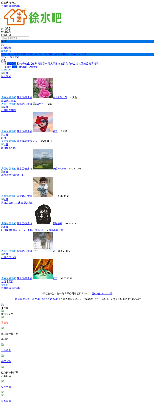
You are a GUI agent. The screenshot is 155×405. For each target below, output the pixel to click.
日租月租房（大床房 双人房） (17, 202)
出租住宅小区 (8, 147)
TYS (55, 278)
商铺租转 (33, 66)
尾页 (10, 281)
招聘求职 (22, 54)
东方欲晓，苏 (60, 97)
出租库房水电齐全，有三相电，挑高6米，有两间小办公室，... (34, 230)
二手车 (72, 54)
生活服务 (42, 54)
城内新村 (6, 76)
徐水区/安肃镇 (24, 97)
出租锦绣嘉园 (8, 110)
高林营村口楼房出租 (12, 175)
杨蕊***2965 (59, 168)
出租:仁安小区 (8, 257)
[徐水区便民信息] (32, 25)
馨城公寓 (57, 223)
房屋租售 (32, 54)
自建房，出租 (8, 100)
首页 (3, 54)
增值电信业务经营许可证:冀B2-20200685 (36, 299)
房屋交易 (15, 57)
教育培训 (94, 63)
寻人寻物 (81, 54)
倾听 (55, 131)
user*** (39, 104)
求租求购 (22, 66)
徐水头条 (11, 54)
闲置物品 (63, 54)
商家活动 (53, 54)
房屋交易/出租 (8, 97)
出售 (9, 66)
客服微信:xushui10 (10, 6)
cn (36, 141)
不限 (3, 63)
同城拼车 (42, 63)
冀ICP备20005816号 (102, 293)
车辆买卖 (63, 63)
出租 (14, 66)
